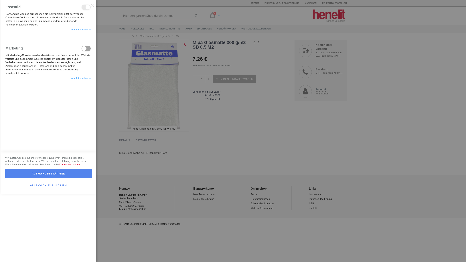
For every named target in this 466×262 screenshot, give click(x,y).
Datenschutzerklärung (70, 164)
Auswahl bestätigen (48, 173)
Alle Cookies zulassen (48, 185)
